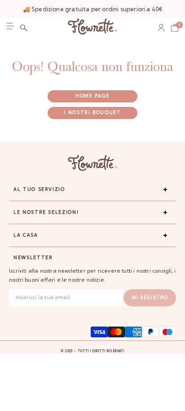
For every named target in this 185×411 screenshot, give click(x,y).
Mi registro (150, 298)
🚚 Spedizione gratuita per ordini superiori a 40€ (93, 10)
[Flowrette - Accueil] (92, 27)
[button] (24, 28)
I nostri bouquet (92, 112)
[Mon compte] (161, 27)
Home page (92, 96)
